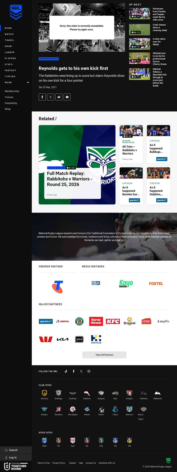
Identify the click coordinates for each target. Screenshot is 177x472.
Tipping (10, 76)
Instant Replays (49, 59)
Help (81, 462)
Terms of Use (43, 462)
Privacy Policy (58, 462)
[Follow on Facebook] (73, 371)
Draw (8, 46)
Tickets (9, 97)
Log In (13, 457)
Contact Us (91, 462)
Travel (10, 40)
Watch (9, 34)
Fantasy (10, 70)
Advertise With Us (107, 462)
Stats (9, 64)
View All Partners (104, 354)
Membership (12, 91)
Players (10, 58)
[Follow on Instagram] (88, 371)
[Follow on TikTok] (66, 371)
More (8, 82)
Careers (72, 462)
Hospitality (11, 103)
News (8, 28)
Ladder (10, 52)
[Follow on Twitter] (81, 371)
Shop (8, 108)
